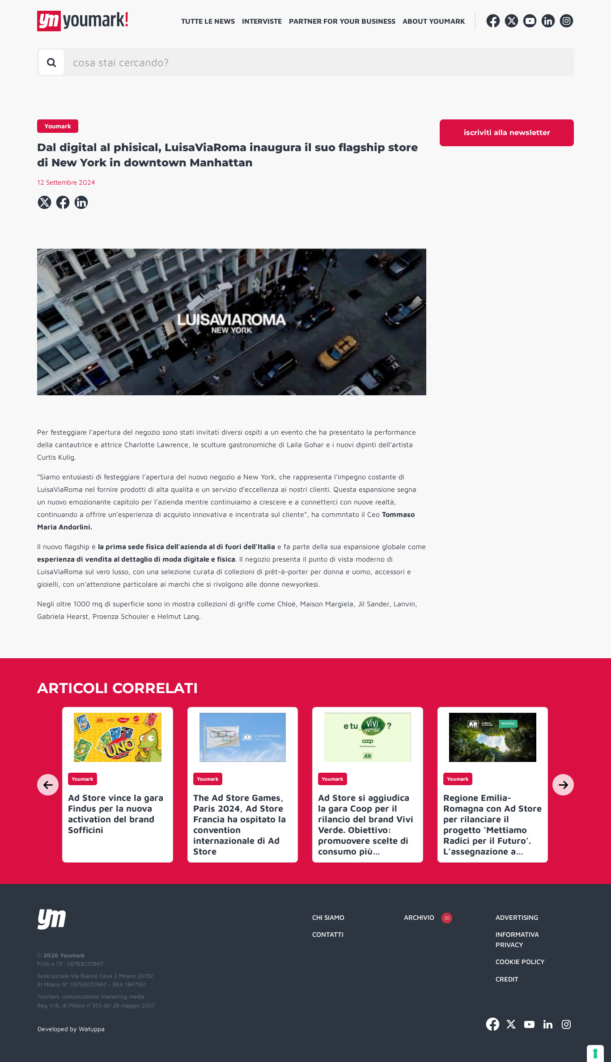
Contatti (328, 934)
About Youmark (434, 21)
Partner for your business (342, 21)
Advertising (517, 917)
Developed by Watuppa (71, 1028)
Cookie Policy (520, 961)
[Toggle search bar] (51, 62)
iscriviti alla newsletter (507, 132)
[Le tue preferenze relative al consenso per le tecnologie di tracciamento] (595, 1053)
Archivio (419, 917)
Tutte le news (208, 21)
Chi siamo (328, 917)
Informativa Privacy (517, 939)
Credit (507, 979)
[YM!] (82, 21)
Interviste (262, 21)
